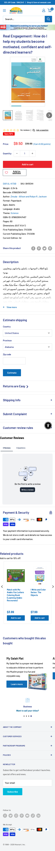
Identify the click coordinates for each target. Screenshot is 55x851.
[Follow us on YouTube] (27, 816)
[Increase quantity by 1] (32, 153)
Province (7, 340)
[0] (49, 10)
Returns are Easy (14, 386)
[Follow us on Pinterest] (22, 816)
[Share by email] (50, 248)
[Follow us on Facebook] (5, 816)
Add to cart (27, 164)
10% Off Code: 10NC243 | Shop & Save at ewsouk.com (27, 2)
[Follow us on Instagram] (16, 816)
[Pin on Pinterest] (39, 248)
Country (7, 326)
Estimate (12, 372)
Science (14, 213)
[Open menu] (4, 10)
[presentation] (2, 586)
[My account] (43, 10)
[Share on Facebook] (33, 248)
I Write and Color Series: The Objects (38, 592)
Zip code (7, 354)
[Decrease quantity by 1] (17, 153)
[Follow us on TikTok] (33, 816)
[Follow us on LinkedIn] (38, 816)
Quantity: (7, 153)
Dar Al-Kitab (9, 183)
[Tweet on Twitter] (44, 248)
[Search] (48, 19)
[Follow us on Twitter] (11, 816)
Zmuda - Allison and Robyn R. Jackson (29, 196)
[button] (8, 115)
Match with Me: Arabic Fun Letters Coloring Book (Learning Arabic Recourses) (15, 595)
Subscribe (12, 791)
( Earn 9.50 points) (41, 144)
